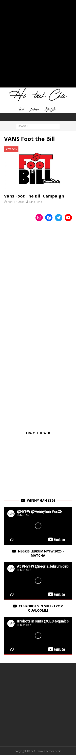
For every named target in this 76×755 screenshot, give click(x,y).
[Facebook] (48, 217)
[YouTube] (68, 217)
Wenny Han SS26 (41, 500)
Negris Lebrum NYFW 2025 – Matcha (41, 553)
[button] (70, 117)
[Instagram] (39, 217)
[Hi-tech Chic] (38, 110)
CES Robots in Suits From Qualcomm (41, 608)
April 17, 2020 (16, 202)
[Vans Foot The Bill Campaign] (38, 168)
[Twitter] (58, 217)
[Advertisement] (38, 45)
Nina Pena (35, 202)
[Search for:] (38, 126)
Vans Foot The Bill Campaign (34, 196)
